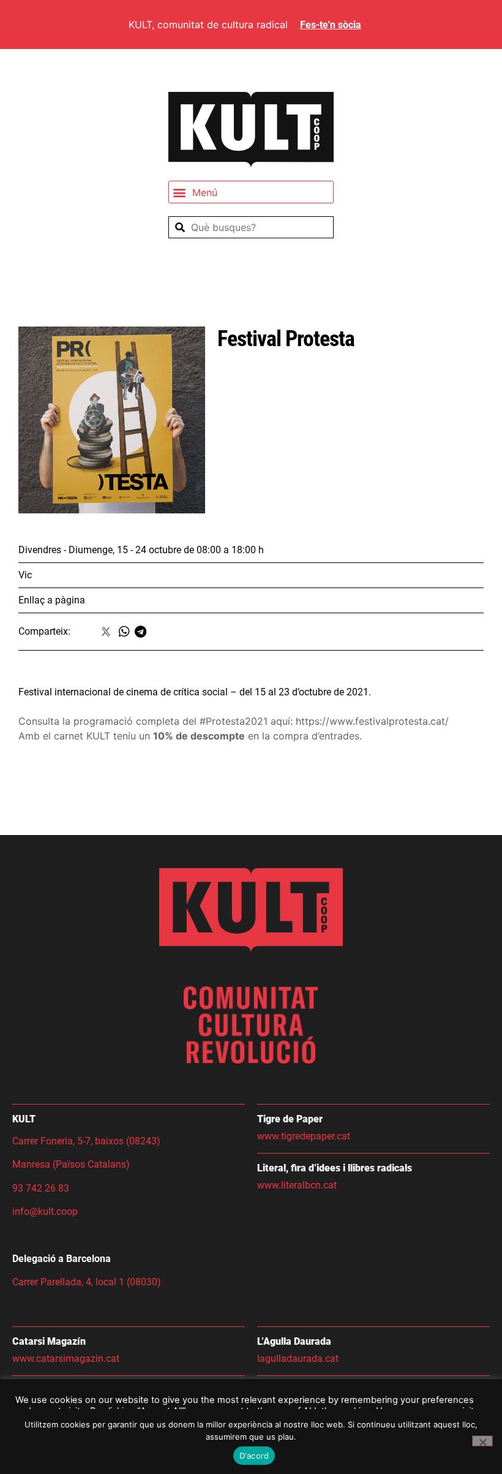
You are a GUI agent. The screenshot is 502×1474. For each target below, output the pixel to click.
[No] (482, 1440)
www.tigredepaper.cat (303, 1136)
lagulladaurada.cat (298, 1358)
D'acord (254, 1456)
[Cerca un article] (251, 227)
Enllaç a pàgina (51, 600)
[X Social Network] (107, 632)
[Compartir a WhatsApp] (127, 632)
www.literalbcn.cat (297, 1185)
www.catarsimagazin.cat (65, 1358)
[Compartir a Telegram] (143, 632)
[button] (251, 192)
